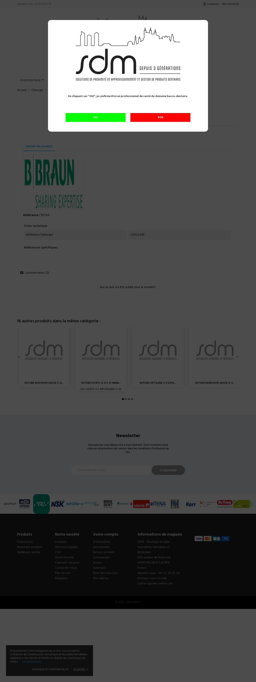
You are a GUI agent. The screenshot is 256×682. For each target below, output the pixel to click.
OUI (95, 117)
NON (160, 117)
